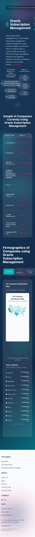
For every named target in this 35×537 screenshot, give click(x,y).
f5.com (22, 185)
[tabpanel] (17, 358)
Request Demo (6, 509)
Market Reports (6, 515)
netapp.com (23, 153)
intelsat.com (23, 233)
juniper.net (23, 215)
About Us (4, 477)
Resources (5, 512)
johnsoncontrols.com (26, 174)
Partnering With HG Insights (10, 468)
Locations (9, 271)
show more (16, 65)
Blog (2, 481)
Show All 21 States (17, 424)
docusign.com (24, 142)
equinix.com (23, 205)
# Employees (19, 271)
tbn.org (22, 224)
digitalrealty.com (24, 195)
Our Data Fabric (6, 464)
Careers (4, 484)
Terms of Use (6, 487)
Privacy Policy (6, 490)
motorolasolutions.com (26, 163)
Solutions (4, 461)
